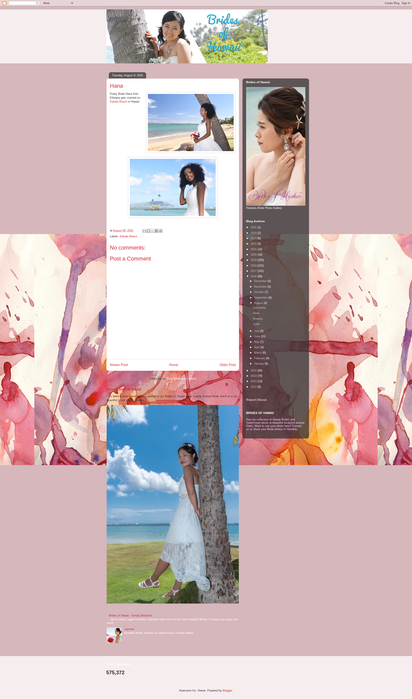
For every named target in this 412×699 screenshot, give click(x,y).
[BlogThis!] (148, 231)
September (261, 297)
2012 (254, 386)
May (257, 341)
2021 (254, 249)
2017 (254, 271)
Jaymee (129, 629)
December (261, 281)
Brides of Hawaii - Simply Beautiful (130, 615)
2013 (254, 381)
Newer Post (119, 365)
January (259, 363)
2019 (254, 260)
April (257, 347)
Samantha (259, 307)
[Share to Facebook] (156, 231)
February (260, 358)
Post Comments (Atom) (181, 378)
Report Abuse (256, 400)
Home (173, 365)
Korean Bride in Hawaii (124, 389)
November (261, 286)
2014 (254, 375)
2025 (254, 227)
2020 (254, 254)
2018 (254, 265)
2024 (254, 233)
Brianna (257, 318)
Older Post (228, 365)
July (257, 331)
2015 (254, 370)
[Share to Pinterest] (161, 231)
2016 (254, 276)
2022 (254, 243)
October (259, 292)
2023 (254, 238)
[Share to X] (152, 231)
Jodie (256, 324)
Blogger (227, 690)
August (259, 303)
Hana (256, 313)
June (257, 336)
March (258, 352)
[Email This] (144, 231)
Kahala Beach (118, 101)
